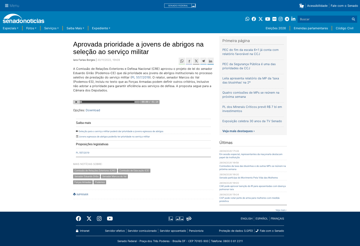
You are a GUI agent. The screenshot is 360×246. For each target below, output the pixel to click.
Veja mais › (281, 210)
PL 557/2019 (141, 77)
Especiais (9, 28)
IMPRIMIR (82, 194)
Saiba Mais (74, 28)
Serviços (50, 28)
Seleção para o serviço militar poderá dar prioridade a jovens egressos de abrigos (121, 131)
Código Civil (344, 28)
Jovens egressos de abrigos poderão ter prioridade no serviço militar (114, 136)
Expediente (100, 28)
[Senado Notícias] (23, 20)
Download (93, 110)
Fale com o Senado (344, 6)
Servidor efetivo (115, 230)
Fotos (30, 28)
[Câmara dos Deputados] (171, 218)
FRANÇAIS (277, 218)
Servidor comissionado (142, 230)
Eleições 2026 (276, 28)
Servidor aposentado (173, 230)
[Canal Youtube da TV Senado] (108, 219)
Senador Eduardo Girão (86, 176)
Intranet (84, 230)
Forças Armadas (82, 182)
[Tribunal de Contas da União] (188, 218)
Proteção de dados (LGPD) (236, 230)
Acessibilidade (317, 6)
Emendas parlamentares (311, 28)
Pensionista (196, 230)
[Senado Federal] (180, 6)
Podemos (100, 182)
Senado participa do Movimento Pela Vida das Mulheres (248, 177)
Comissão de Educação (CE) (134, 170)
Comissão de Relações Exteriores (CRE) (95, 170)
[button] (302, 5)
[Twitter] (89, 219)
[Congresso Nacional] (180, 218)
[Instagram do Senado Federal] (99, 219)
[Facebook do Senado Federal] (80, 219)
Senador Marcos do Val (114, 176)
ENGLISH (247, 218)
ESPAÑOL (262, 218)
